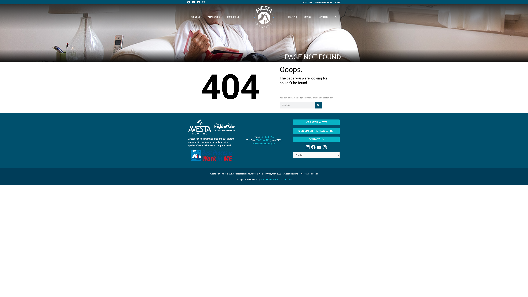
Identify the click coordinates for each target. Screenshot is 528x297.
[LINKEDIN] (198, 2)
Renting (292, 17)
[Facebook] (313, 147)
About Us (195, 17)
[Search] (318, 105)
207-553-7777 (267, 137)
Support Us (233, 17)
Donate (338, 2)
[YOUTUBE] (193, 2)
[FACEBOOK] (188, 2)
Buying (307, 17)
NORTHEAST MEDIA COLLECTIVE (276, 179)
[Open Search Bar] (336, 17)
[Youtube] (319, 147)
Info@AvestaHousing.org (264, 143)
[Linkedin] (307, 147)
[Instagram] (325, 147)
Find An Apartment (323, 2)
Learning (323, 17)
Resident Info (306, 2)
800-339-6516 (262, 140)
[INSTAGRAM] (203, 2)
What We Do (213, 17)
